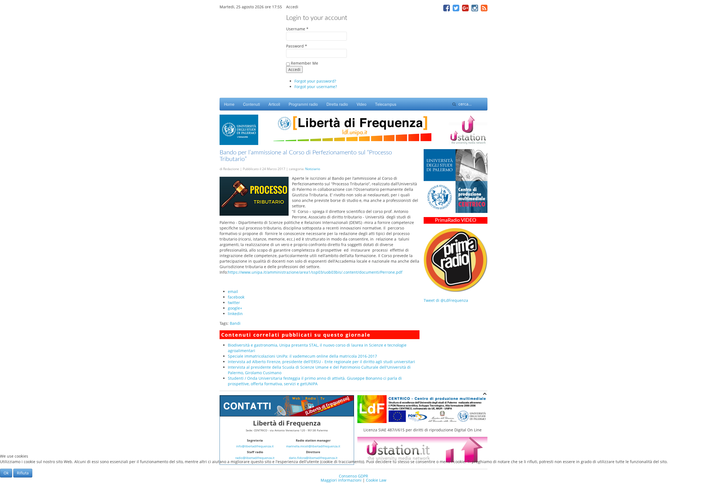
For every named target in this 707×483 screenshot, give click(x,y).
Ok (6, 473)
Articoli (274, 104)
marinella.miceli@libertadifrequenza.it (313, 446)
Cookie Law (376, 480)
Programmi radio (303, 104)
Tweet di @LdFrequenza (446, 300)
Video (361, 104)
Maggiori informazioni (341, 480)
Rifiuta (23, 473)
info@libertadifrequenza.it (255, 446)
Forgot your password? (315, 81)
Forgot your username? (315, 86)
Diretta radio (337, 104)
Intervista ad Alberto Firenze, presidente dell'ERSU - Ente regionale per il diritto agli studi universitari (321, 361)
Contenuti (251, 104)
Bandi (235, 323)
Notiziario (312, 169)
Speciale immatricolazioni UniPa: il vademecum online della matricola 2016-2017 (302, 356)
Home (229, 104)
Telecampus (385, 104)
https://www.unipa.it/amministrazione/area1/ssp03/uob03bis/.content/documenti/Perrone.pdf (315, 272)
